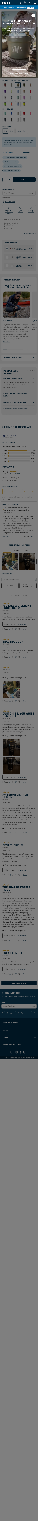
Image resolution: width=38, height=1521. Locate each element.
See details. (24, 73)
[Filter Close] (33, 15)
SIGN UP (19, 67)
